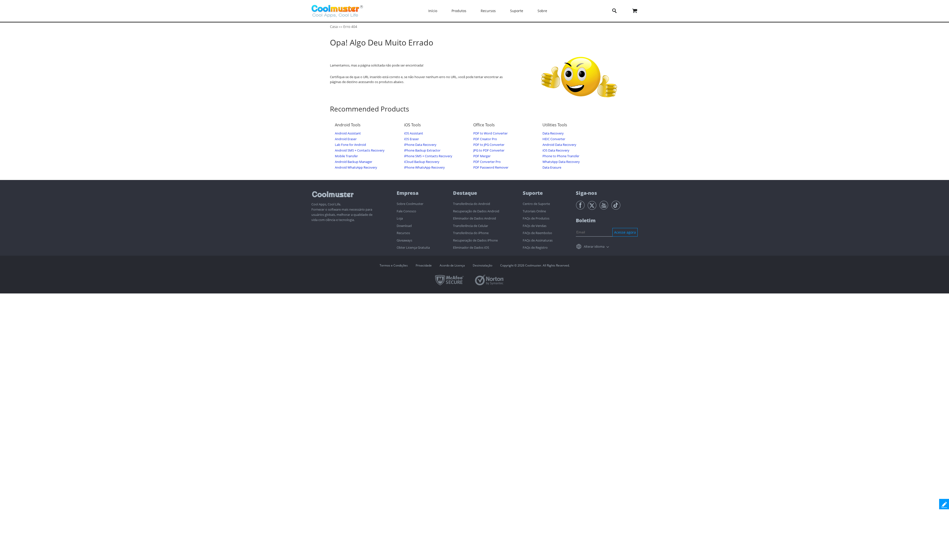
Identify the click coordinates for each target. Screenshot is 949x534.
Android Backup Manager (353, 161)
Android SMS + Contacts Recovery (360, 150)
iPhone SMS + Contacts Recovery (428, 156)
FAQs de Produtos (536, 218)
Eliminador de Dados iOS (471, 247)
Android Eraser (346, 139)
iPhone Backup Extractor (422, 150)
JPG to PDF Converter (488, 150)
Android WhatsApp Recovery (356, 167)
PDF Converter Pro (487, 161)
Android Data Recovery (559, 144)
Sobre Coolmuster (410, 203)
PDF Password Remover (490, 167)
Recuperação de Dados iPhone (475, 240)
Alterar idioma (594, 246)
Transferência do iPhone (471, 233)
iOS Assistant (413, 133)
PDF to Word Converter (490, 133)
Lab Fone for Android (350, 144)
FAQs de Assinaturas (538, 240)
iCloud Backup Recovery (421, 161)
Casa (334, 26)
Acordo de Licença (452, 265)
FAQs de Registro (535, 247)
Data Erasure (551, 167)
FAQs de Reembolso (537, 233)
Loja (400, 218)
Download (404, 225)
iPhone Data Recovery (420, 144)
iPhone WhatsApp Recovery (424, 167)
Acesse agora (625, 232)
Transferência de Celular (470, 225)
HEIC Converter (553, 139)
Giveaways (404, 240)
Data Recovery (553, 133)
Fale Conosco (406, 211)
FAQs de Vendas (534, 225)
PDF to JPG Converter (488, 144)
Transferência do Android (471, 203)
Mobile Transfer (346, 156)
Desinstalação (482, 265)
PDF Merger (482, 156)
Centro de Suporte (536, 203)
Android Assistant (348, 133)
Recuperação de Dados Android (476, 211)
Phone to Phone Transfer (560, 156)
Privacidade (424, 265)
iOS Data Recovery (555, 150)
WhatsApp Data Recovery (561, 161)
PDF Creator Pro (485, 139)
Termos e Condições (394, 265)
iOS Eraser (411, 139)
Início (432, 10)
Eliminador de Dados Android (474, 218)
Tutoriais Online (534, 211)
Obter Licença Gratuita (413, 247)
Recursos (403, 233)
